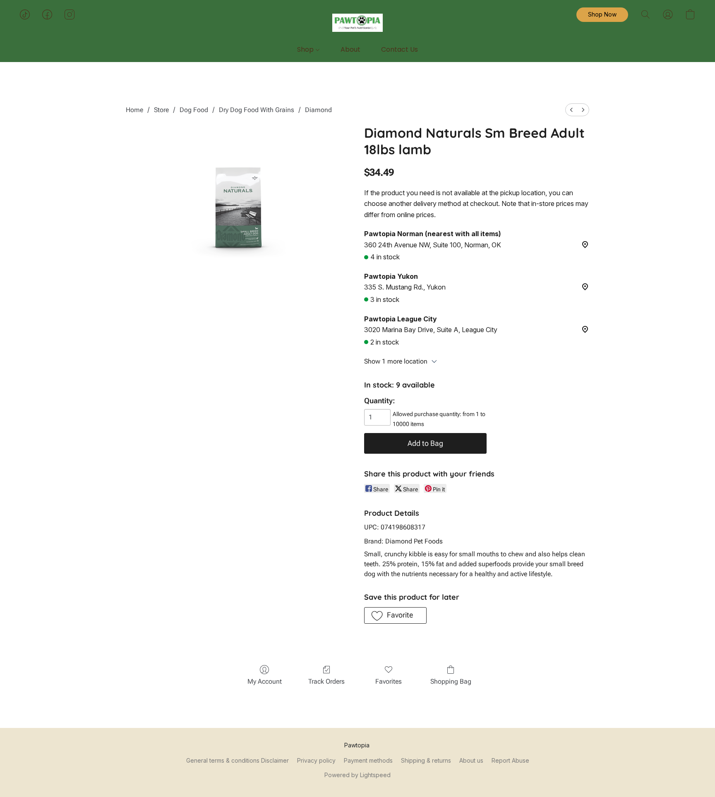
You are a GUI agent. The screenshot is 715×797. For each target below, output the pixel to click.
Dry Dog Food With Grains (256, 110)
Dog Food (194, 110)
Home (134, 110)
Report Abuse (510, 760)
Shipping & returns (426, 760)
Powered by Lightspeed (357, 774)
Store (161, 110)
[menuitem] (571, 110)
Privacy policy (316, 760)
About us (471, 760)
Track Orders (326, 681)
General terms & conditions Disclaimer (237, 760)
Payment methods (368, 760)
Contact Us (399, 49)
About (350, 49)
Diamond (318, 110)
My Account (264, 681)
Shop (306, 49)
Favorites (388, 681)
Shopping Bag (450, 681)
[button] (357, 22)
